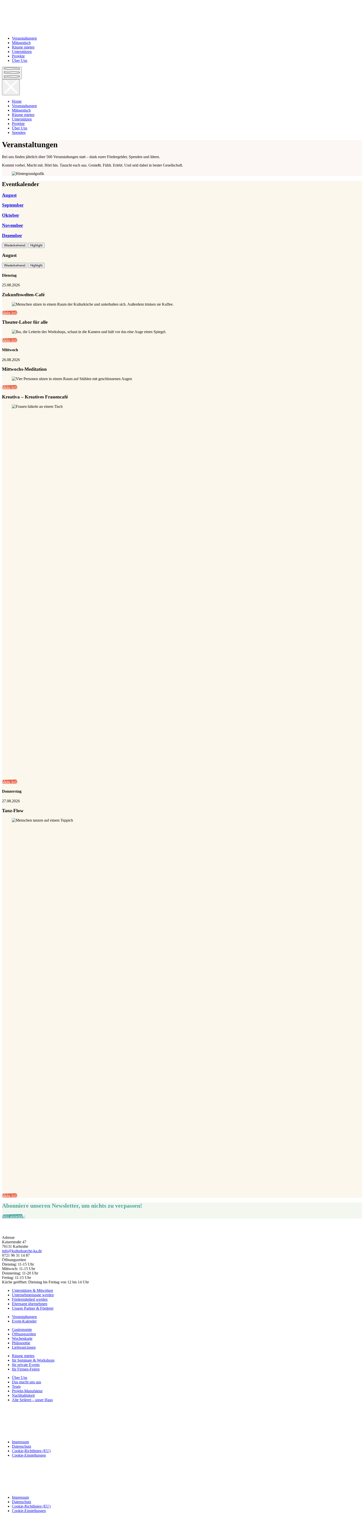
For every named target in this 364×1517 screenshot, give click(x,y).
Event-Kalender (24, 1321)
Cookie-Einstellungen (29, 1455)
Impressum (20, 1442)
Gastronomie (22, 1329)
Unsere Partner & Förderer (32, 1308)
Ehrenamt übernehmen (29, 1304)
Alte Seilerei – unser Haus (32, 1400)
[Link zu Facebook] (182, 1408)
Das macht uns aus (26, 1382)
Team (16, 1386)
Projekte (18, 56)
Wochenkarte (22, 1338)
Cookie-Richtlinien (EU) (31, 1451)
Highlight (36, 245)
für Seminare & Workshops (33, 1360)
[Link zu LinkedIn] (182, 1425)
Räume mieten (23, 47)
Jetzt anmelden (13, 1216)
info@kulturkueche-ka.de (22, 1251)
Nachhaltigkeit (23, 1395)
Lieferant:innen (24, 1347)
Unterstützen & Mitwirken (32, 1290)
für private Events (26, 1365)
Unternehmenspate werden (33, 1295)
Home (17, 101)
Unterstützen (22, 51)
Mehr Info (10, 313)
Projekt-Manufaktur (27, 1391)
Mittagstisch (21, 43)
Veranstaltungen (24, 38)
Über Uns (19, 60)
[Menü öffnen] (12, 73)
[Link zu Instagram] (182, 1417)
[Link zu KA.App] (182, 1433)
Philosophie (21, 1343)
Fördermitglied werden (30, 1299)
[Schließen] (11, 87)
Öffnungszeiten (24, 1334)
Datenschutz (21, 1446)
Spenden (19, 132)
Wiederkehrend (14, 245)
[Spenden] (182, 1229)
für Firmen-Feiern (26, 1369)
